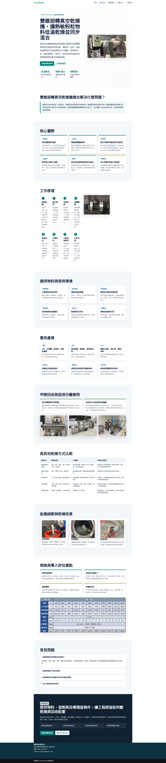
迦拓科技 (51, 761)
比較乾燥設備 (61, 63)
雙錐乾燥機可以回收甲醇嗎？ (52, 671)
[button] (105, 2)
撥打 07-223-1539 (62, 733)
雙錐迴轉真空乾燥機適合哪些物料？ (54, 657)
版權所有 (36, 761)
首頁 (95, 2)
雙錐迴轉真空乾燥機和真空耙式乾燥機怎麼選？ (57, 677)
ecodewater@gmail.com (45, 751)
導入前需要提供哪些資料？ (51, 684)
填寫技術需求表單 (47, 63)
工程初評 (129, 2)
